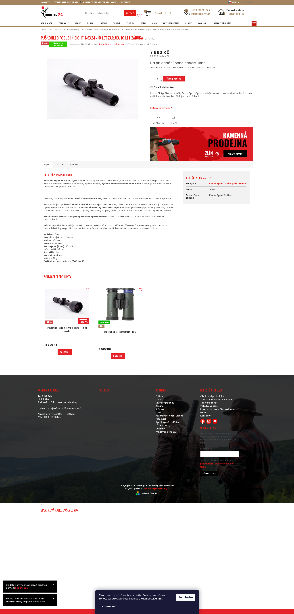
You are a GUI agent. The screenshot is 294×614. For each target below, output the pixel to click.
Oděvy (159, 396)
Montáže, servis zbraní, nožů (99, 2)
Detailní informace (160, 108)
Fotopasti (161, 418)
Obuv (159, 399)
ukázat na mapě (236, 14)
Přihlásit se (209, 473)
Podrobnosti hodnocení (111, 44)
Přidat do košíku (173, 78)
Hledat (130, 13)
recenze (125, 2)
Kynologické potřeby (167, 422)
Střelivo (160, 409)
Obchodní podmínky (212, 396)
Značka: (142, 44)
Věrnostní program (66, 2)
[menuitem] (47, 23)
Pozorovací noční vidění (169, 415)
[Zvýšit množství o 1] (161, 77)
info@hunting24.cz (200, 14)
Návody (45, 2)
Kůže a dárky (163, 425)
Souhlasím (186, 597)
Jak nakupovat (208, 402)
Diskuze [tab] (60, 164)
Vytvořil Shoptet (150, 493)
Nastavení (109, 606)
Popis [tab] (46, 164)
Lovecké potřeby (165, 402)
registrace (21, 587)
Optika (159, 412)
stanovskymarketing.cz (157, 488)
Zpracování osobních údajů (216, 399)
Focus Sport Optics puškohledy (227, 183)
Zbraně (160, 406)
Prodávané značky (166, 431)
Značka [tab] (74, 164)
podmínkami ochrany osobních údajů (217, 465)
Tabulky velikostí (209, 406)
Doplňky (160, 428)
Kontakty (205, 415)
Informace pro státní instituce (217, 409)
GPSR (203, 412)
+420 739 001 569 (201, 10)
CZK (234, 2)
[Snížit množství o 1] (161, 80)
